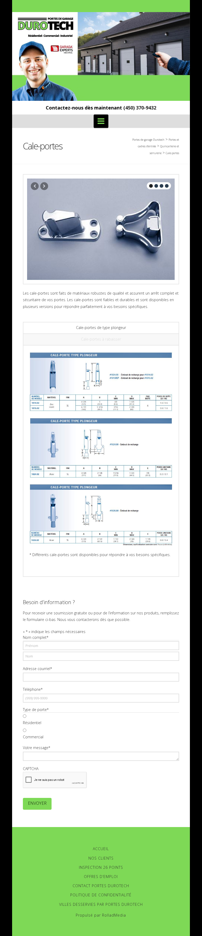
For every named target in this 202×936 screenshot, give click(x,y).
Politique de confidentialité (101, 894)
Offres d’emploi (101, 876)
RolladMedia (114, 915)
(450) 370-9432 (139, 107)
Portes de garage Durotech (148, 140)
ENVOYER (37, 803)
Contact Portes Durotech (101, 885)
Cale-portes (172, 153)
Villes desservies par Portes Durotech (101, 904)
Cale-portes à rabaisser (101, 339)
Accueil (101, 848)
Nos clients (101, 858)
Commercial (33, 736)
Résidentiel (32, 722)
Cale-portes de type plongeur (101, 327)
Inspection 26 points (101, 867)
